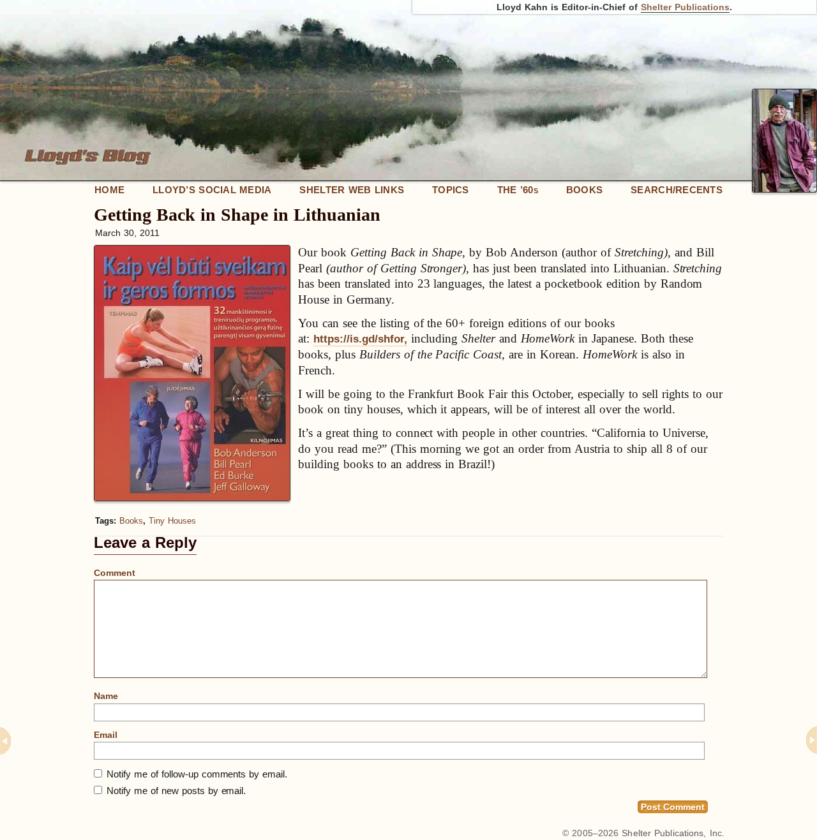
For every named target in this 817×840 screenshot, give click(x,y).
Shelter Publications (685, 7)
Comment (114, 573)
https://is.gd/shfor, (360, 339)
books (131, 521)
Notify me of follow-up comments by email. (197, 774)
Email (105, 735)
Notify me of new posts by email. (176, 790)
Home (109, 189)
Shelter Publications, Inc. (673, 833)
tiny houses (172, 521)
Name (106, 696)
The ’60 (517, 189)
